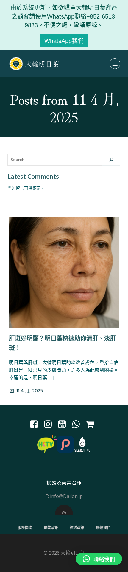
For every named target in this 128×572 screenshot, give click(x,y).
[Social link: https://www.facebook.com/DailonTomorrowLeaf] (36, 424)
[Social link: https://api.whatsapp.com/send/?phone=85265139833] (78, 424)
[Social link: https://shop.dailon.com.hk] (92, 424)
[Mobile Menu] (115, 63)
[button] (99, 559)
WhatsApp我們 (64, 41)
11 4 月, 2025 (29, 391)
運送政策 (77, 527)
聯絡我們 (103, 527)
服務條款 (25, 527)
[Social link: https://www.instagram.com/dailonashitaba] (50, 424)
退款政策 (51, 527)
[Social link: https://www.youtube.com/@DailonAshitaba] (64, 424)
